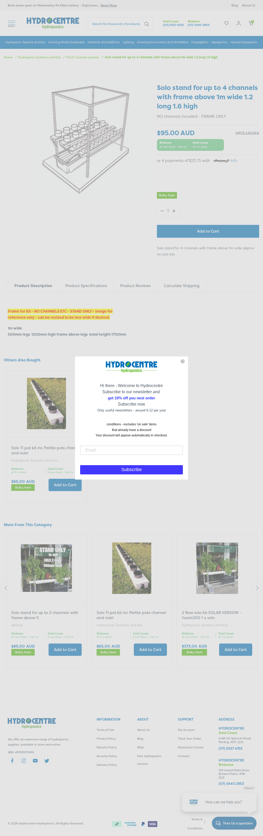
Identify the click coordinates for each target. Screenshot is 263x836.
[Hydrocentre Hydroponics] (53, 23)
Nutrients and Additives (104, 42)
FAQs (140, 747)
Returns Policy (107, 747)
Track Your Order (189, 739)
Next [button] (257, 588)
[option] (46, 437)
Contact (184, 756)
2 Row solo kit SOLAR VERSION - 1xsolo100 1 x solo (211, 615)
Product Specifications (86, 285)
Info (233, 160)
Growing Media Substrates (66, 42)
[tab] (33, 286)
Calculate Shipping (182, 285)
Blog (234, 5)
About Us (248, 5)
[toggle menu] (11, 23)
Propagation (200, 42)
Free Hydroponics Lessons (149, 760)
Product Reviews (135, 285)
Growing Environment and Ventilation (163, 42)
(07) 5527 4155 (173, 25)
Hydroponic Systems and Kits (25, 42)
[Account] (226, 23)
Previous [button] (6, 588)
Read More (109, 5)
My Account (186, 730)
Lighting (128, 42)
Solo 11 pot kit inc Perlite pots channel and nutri (46, 450)
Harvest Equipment (244, 42)
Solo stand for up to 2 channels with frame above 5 (44, 615)
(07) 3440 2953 (199, 25)
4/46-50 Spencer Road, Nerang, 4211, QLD (235, 740)
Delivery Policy (107, 765)
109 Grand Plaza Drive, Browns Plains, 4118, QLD (234, 774)
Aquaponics (219, 42)
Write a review (247, 133)
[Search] (147, 23)
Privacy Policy (106, 739)
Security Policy (107, 756)
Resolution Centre (191, 747)
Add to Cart (208, 231)
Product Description (33, 285)
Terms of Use (105, 730)
